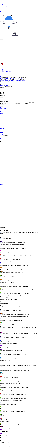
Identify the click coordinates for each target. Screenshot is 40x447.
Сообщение (26, 103)
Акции (3, 5)
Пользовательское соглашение (7, 70)
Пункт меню (4, 134)
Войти (1, 11)
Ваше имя (2, 103)
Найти (11, 15)
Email (1, 93)
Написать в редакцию (4, 85)
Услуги (3, 4)
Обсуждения (4, 6)
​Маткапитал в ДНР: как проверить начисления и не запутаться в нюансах (12, 80)
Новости (3, 3)
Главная (3, 1)
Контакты (4, 67)
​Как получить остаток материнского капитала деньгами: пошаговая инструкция (13, 76)
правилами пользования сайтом (17, 99)
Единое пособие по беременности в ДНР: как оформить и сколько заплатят (12, 78)
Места (3, 2)
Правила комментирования (6, 69)
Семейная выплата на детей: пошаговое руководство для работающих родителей (13, 83)
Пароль (1, 95)
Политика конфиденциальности (7, 71)
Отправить (2, 104)
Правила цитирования (6, 68)
